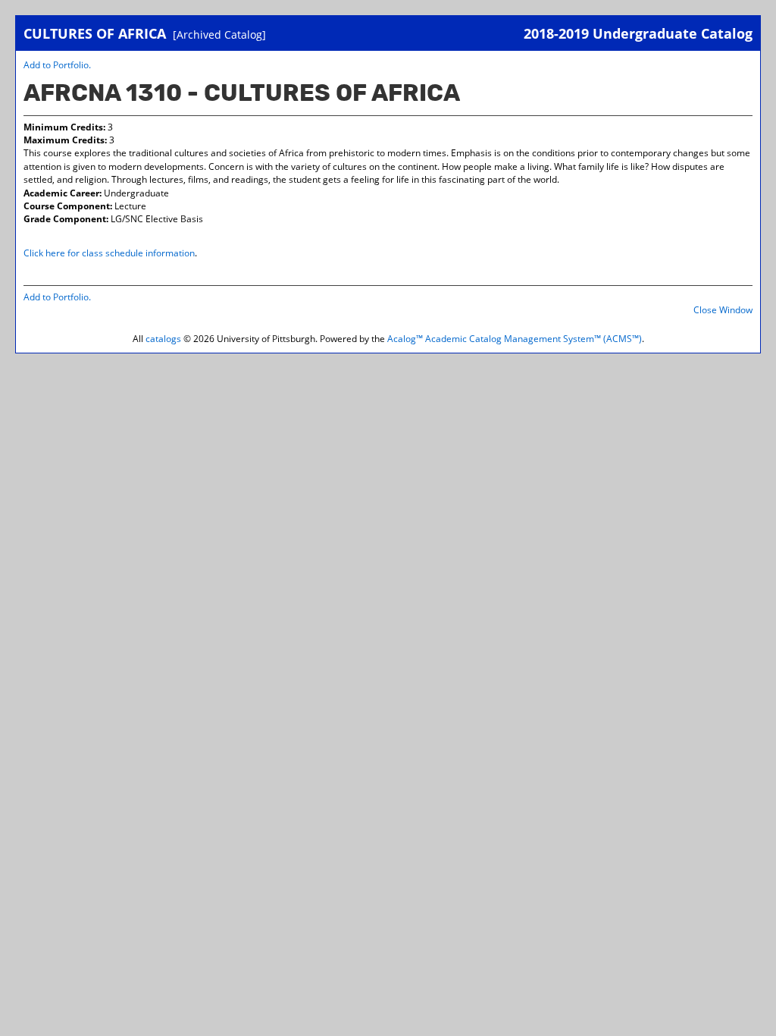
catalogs (163, 338)
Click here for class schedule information (109, 252)
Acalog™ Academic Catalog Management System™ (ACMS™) (514, 338)
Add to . (57, 64)
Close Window (723, 309)
